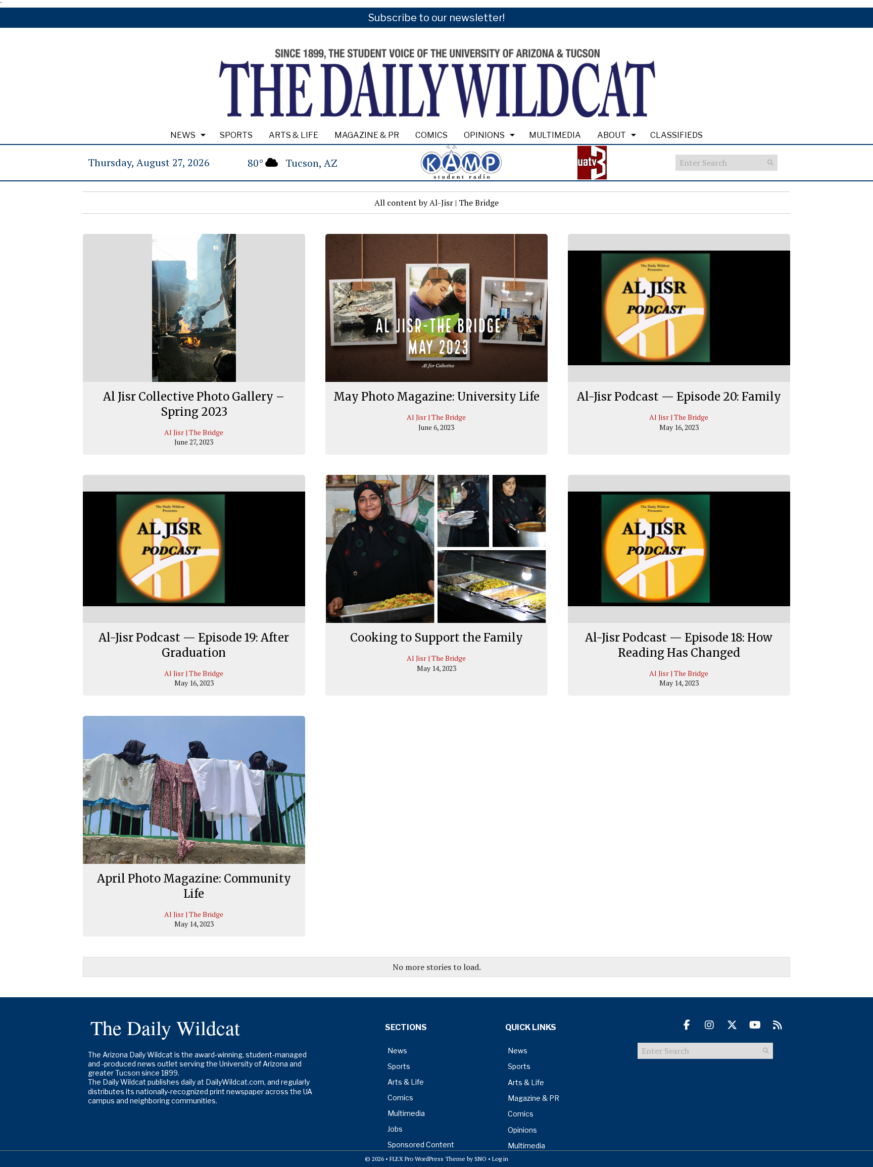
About (611, 135)
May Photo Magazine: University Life (436, 397)
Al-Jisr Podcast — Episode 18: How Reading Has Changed (678, 645)
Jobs (395, 1129)
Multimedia (555, 135)
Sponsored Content (420, 1144)
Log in (500, 1158)
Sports (236, 135)
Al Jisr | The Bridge (193, 432)
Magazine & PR (366, 135)
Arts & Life (293, 135)
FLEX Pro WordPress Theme (427, 1158)
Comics (431, 135)
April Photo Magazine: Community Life (194, 886)
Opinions (484, 135)
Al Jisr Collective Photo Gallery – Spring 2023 (193, 404)
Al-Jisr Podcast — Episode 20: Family (679, 397)
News (183, 135)
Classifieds (676, 135)
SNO (480, 1158)
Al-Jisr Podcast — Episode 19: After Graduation (194, 645)
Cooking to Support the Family (436, 637)
